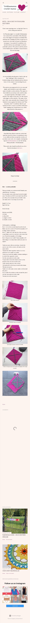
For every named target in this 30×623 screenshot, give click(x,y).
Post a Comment (10, 573)
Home (4, 12)
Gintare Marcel (19, 618)
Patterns (10, 12)
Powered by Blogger (16, 615)
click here (19, 148)
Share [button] (3, 404)
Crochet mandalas (10, 571)
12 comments (9, 539)
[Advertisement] (15, 459)
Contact (23, 12)
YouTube (16, 12)
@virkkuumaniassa (12, 140)
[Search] (27, 2)
